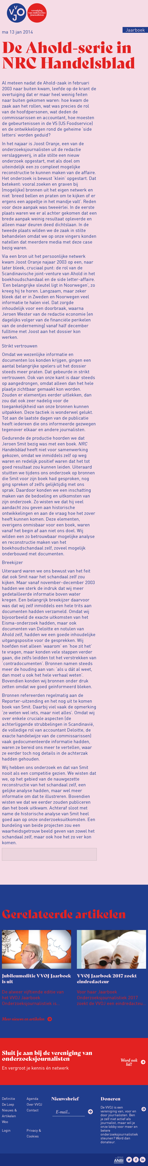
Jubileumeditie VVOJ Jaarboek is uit (36, 978)
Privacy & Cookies (34, 1133)
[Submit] (90, 1111)
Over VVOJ (34, 1104)
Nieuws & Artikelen (9, 1113)
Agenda (32, 1098)
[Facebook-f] (136, 1160)
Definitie (8, 1098)
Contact (33, 1110)
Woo (5, 1121)
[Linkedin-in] (142, 1160)
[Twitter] (129, 1160)
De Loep (8, 1104)
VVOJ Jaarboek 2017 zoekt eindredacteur (107, 978)
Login (6, 1130)
